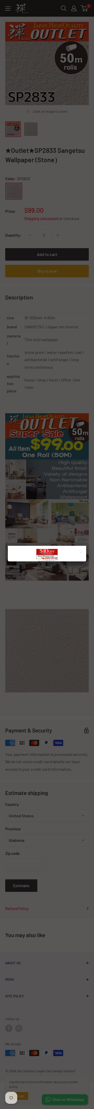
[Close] (81, 552)
